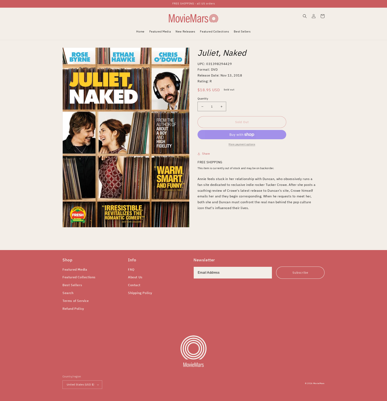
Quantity (203, 98)
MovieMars (319, 383)
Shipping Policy (140, 293)
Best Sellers (72, 285)
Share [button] (206, 153)
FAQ (131, 269)
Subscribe (300, 272)
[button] (304, 16)
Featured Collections (79, 277)
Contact (134, 285)
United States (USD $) (80, 384)
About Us (135, 277)
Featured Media (74, 269)
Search (68, 293)
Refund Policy (73, 309)
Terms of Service (75, 301)
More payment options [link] (242, 144)
